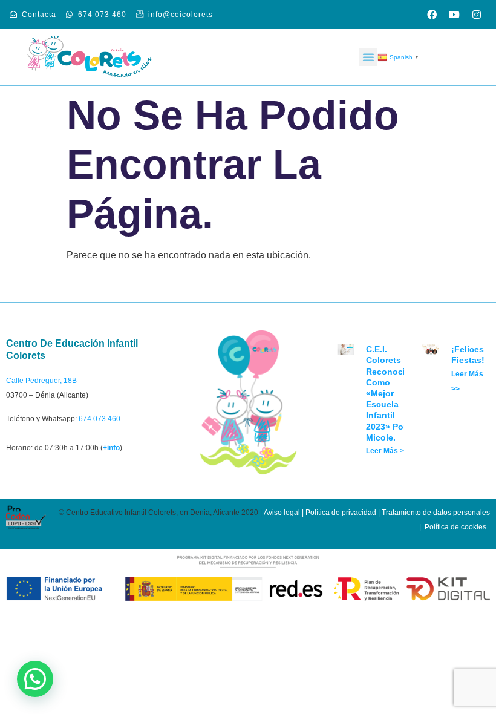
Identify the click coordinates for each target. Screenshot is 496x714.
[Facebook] (432, 14)
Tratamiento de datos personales (436, 512)
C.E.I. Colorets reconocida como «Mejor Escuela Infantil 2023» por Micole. (391, 393)
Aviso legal (282, 512)
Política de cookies (455, 527)
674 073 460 (99, 418)
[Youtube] (454, 14)
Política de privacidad (340, 512)
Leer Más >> (387, 451)
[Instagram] (476, 14)
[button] (368, 57)
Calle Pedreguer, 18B (41, 380)
